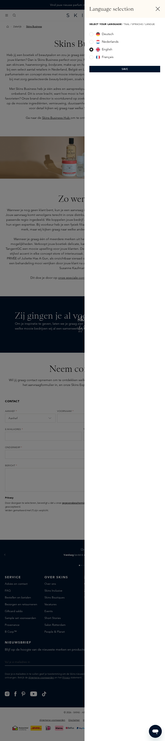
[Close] (157, 8)
